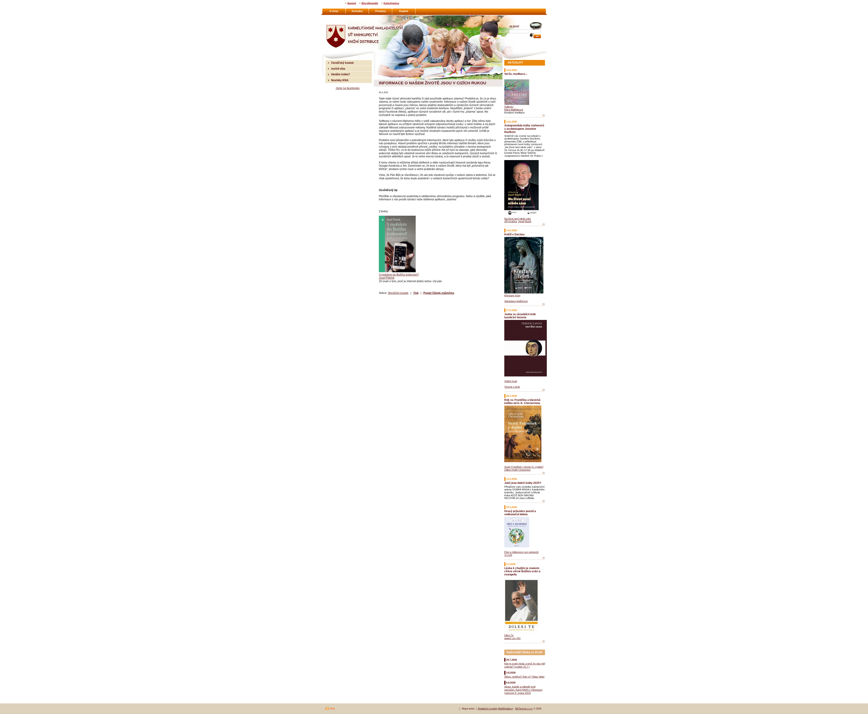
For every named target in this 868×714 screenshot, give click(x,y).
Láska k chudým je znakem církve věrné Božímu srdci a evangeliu (522, 571)
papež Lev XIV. (512, 638)
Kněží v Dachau (514, 234)
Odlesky (509, 106)
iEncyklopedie (369, 3)
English (403, 11)
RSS (332, 708)
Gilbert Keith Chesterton (517, 469)
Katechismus (391, 3)
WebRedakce (505, 708)
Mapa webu (468, 708)
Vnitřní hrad (510, 381)
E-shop (334, 11)
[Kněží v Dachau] (543, 304)
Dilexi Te (509, 635)
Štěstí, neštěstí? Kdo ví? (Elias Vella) (524, 676)
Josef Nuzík (524, 221)
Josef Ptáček (386, 277)
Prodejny (380, 11)
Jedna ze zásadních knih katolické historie (520, 316)
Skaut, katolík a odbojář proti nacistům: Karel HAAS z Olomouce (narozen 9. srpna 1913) (523, 689)
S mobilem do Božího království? (399, 274)
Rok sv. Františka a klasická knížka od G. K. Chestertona (522, 401)
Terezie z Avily (512, 386)
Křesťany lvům (512, 295)
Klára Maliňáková (513, 109)
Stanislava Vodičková (516, 301)
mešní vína (338, 68)
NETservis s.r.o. (524, 708)
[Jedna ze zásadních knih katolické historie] (543, 390)
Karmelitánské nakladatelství (343, 17)
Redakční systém (487, 708)
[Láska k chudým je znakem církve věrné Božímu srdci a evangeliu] (543, 641)
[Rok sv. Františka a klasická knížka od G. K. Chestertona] (543, 473)
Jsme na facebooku (348, 88)
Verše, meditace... (515, 73)
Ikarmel (351, 3)
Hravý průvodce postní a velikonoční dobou (520, 513)
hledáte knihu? (340, 74)
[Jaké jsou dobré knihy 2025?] (543, 501)
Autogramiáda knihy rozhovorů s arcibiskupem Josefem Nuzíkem (524, 128)
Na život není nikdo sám (517, 218)
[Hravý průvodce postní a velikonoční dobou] (543, 558)
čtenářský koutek (398, 292)
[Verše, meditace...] (543, 115)
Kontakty (357, 11)
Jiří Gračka (510, 221)
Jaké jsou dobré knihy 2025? (522, 482)
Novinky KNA (340, 80)
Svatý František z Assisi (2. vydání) (523, 467)
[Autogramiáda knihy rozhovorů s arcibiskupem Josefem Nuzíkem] (543, 224)
